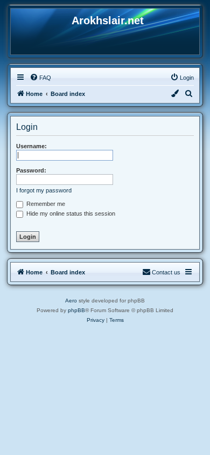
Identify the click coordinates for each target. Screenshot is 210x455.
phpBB (76, 310)
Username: (31, 146)
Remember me (45, 204)
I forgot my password (44, 190)
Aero (71, 301)
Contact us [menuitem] (166, 272)
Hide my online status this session (70, 213)
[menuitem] (40, 77)
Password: (31, 170)
